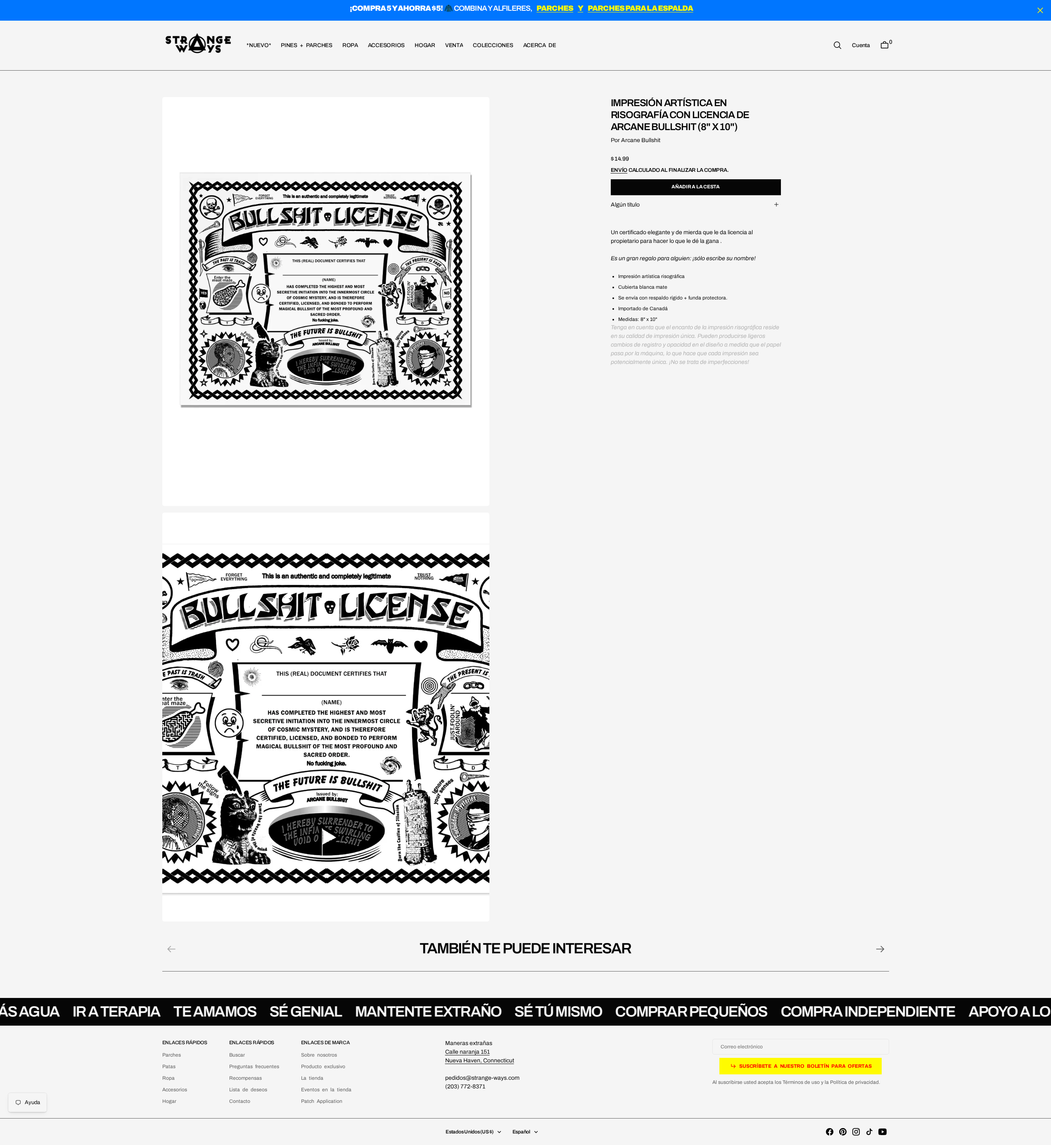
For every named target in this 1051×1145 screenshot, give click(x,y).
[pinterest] (842, 1131)
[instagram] (856, 1131)
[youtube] (882, 1131)
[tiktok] (869, 1131)
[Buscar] (837, 45)
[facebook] (829, 1131)
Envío (619, 170)
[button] (860, 45)
